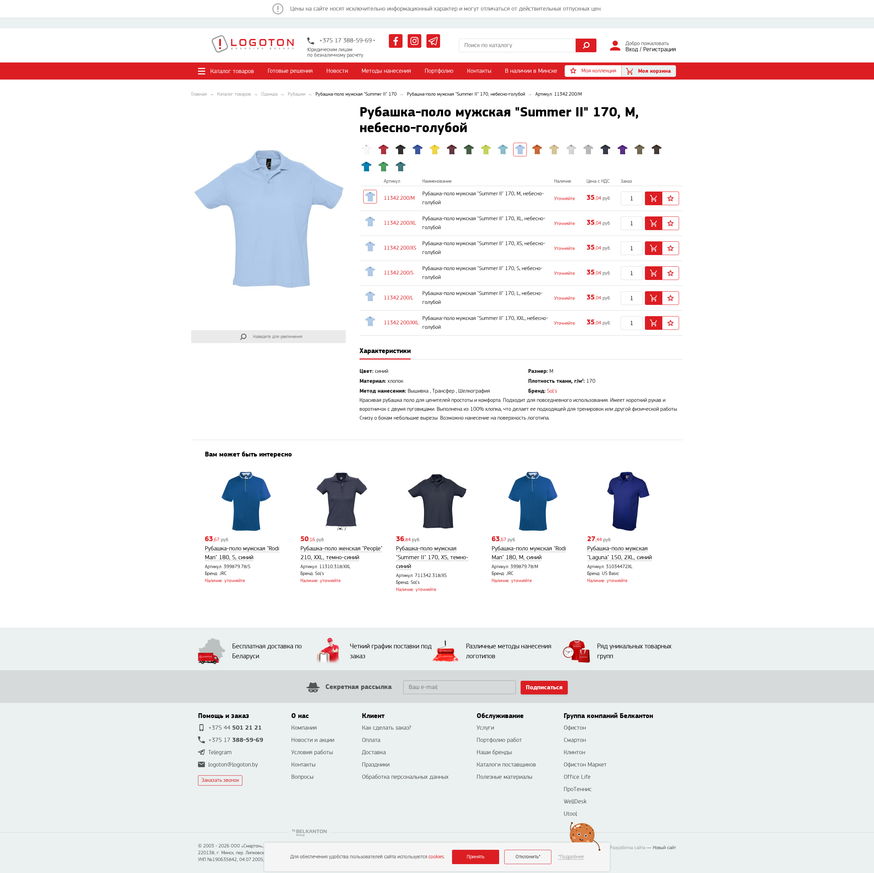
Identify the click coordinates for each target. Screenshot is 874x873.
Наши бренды (494, 752)
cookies (436, 856)
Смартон (575, 740)
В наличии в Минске (531, 71)
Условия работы (312, 752)
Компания (304, 727)
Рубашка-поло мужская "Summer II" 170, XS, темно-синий (432, 557)
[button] (593, 71)
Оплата (371, 740)
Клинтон (574, 752)
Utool (570, 814)
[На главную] (253, 45)
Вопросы (302, 777)
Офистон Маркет (585, 764)
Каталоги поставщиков (506, 764)
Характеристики (385, 351)
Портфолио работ (499, 740)
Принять (475, 856)
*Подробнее (571, 856)
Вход (631, 49)
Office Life (577, 777)
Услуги (485, 727)
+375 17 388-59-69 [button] (345, 40)
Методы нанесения (386, 71)
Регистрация (659, 49)
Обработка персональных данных (405, 777)
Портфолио (439, 71)
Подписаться (544, 687)
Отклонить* (528, 856)
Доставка (374, 752)
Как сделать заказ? (386, 727)
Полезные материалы (504, 777)
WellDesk (575, 801)
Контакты (479, 71)
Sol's (552, 391)
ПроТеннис (578, 789)
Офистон (575, 727)
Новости (337, 71)
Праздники (376, 764)
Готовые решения (290, 71)
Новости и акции (312, 740)
